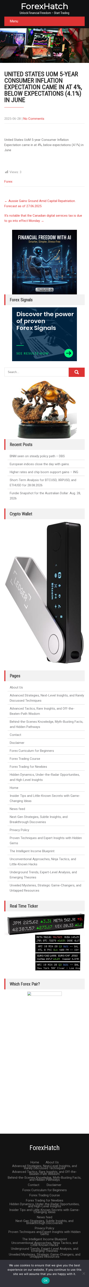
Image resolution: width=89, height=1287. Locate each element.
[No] (83, 1273)
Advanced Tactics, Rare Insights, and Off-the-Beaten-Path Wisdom (42, 711)
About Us (16, 687)
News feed (17, 809)
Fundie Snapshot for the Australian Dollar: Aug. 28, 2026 (45, 495)
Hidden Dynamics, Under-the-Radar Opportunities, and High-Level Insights (45, 777)
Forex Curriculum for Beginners (32, 751)
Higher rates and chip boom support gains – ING (44, 472)
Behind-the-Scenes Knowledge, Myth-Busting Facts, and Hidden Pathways (46, 724)
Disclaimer (17, 743)
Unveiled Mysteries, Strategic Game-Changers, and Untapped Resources (45, 887)
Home (14, 788)
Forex (8, 181)
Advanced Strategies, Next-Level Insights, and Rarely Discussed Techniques (47, 698)
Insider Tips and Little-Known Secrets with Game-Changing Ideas (45, 798)
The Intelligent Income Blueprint (32, 851)
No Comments (33, 119)
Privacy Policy (19, 830)
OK (46, 1280)
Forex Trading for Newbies (28, 767)
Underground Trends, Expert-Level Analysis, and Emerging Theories (43, 874)
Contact (15, 735)
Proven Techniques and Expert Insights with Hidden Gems (46, 840)
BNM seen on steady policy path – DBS (37, 456)
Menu (14, 21)
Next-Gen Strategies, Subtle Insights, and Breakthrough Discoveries (39, 819)
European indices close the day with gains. (40, 464)
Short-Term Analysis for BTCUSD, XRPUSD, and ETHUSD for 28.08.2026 (43, 482)
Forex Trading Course (25, 759)
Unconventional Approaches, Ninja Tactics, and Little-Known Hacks (43, 861)
